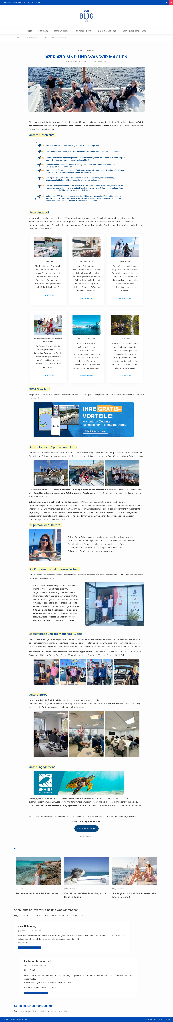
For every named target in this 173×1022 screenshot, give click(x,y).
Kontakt (38, 2)
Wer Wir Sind (28, 2)
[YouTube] (167, 2)
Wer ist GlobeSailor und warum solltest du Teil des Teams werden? (53, 915)
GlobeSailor (7, 2)
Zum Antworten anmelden (29, 947)
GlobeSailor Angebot (86, 50)
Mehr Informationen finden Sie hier (125, 805)
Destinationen (61, 31)
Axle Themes (166, 1019)
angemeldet (28, 1011)
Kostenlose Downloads (134, 31)
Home (29, 31)
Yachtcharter (17, 2)
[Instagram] (162, 2)
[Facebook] (158, 2)
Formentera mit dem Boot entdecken (37, 893)
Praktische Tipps (83, 31)
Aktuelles (43, 31)
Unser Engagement (107, 31)
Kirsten (83, 61)
